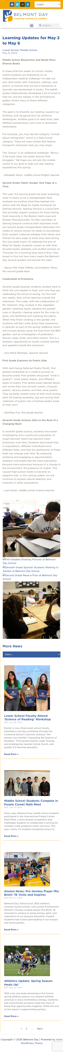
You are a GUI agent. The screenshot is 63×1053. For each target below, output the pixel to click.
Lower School (10, 50)
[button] (31, 25)
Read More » (11, 754)
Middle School (28, 50)
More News (12, 646)
